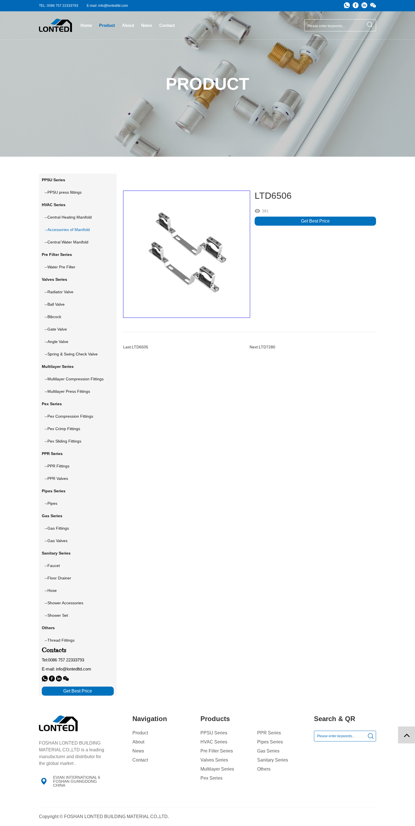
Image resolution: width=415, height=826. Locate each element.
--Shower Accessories (64, 603)
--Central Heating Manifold (68, 217)
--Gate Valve (56, 329)
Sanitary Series (272, 760)
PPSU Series (213, 733)
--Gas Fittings (57, 528)
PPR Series (269, 733)
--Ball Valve (55, 304)
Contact (167, 25)
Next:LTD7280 (262, 347)
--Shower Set (56, 615)
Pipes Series (270, 742)
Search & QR (334, 719)
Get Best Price (315, 221)
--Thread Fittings (60, 640)
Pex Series (211, 778)
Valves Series (214, 760)
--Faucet (52, 565)
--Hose (51, 590)
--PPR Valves (56, 478)
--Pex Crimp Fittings (62, 428)
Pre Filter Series (216, 751)
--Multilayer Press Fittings (67, 391)
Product (107, 25)
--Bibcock (53, 316)
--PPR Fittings (57, 466)
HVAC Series (213, 742)
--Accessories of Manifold (67, 229)
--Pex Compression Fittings (69, 416)
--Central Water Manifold (66, 242)
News (146, 25)
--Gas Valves (56, 540)
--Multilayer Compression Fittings (74, 379)
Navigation (149, 719)
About (128, 25)
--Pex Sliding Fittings (63, 441)
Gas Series (268, 751)
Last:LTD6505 (135, 347)
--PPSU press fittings (63, 192)
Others (263, 769)
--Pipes (51, 503)
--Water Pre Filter (60, 267)
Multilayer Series (217, 769)
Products (215, 719)
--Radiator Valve (59, 292)
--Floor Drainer (58, 578)
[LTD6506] (186, 254)
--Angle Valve (56, 341)
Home (86, 25)
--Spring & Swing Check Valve (71, 354)
